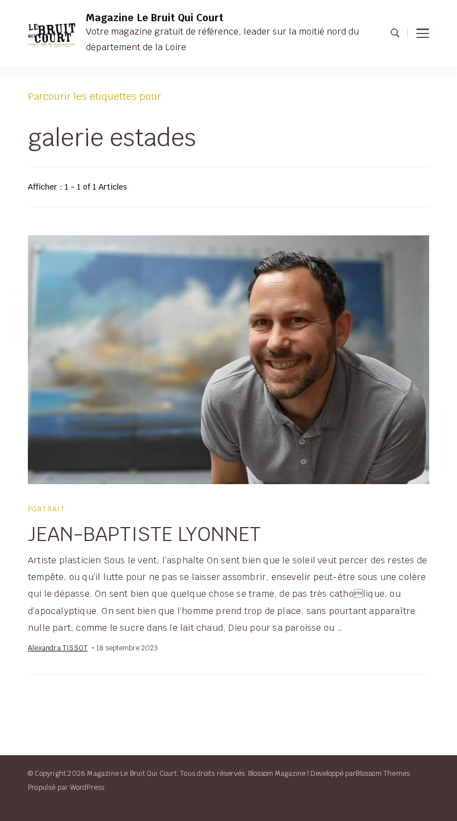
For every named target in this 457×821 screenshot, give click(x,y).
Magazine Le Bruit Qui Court (154, 17)
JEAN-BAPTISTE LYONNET (144, 534)
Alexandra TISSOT (57, 648)
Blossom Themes (383, 773)
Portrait (46, 509)
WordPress (87, 787)
